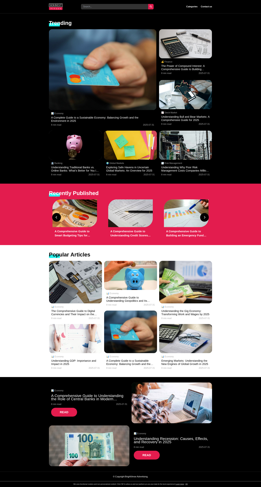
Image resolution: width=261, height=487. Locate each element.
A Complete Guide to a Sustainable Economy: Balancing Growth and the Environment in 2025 (94, 119)
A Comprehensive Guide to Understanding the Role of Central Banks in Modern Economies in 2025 (87, 397)
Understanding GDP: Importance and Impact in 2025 (73, 362)
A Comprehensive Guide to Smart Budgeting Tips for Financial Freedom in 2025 (72, 233)
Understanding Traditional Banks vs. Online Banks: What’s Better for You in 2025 (74, 169)
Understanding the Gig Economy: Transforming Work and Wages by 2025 (185, 312)
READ (64, 412)
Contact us (206, 6)
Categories (192, 6)
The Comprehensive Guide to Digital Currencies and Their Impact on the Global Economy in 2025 (73, 312)
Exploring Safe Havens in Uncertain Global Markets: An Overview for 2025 (129, 169)
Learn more (179, 484)
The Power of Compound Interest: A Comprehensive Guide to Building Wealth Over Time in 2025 (183, 67)
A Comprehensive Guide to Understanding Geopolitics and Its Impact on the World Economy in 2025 (129, 299)
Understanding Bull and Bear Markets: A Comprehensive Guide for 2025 (185, 118)
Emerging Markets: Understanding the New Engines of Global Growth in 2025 (184, 362)
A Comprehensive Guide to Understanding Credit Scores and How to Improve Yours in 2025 (129, 233)
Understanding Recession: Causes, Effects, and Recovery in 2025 (171, 440)
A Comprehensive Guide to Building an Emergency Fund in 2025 (185, 233)
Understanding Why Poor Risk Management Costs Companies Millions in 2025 (185, 169)
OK (186, 484)
